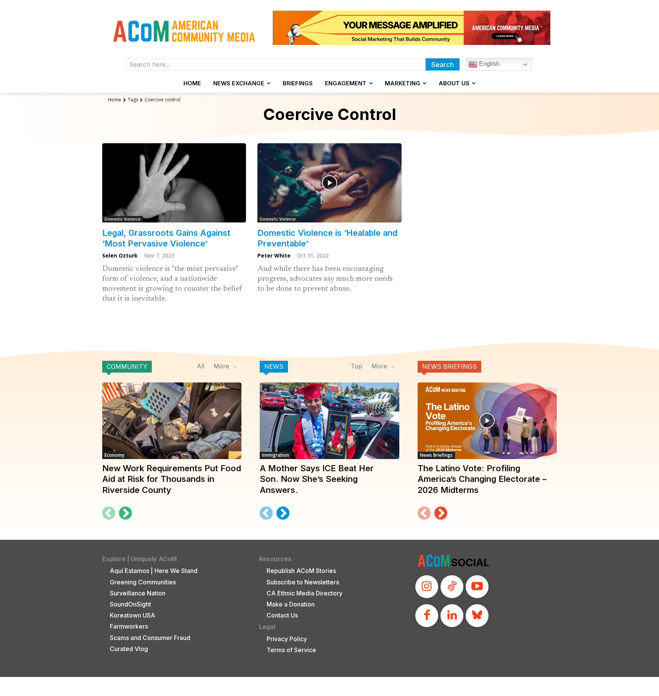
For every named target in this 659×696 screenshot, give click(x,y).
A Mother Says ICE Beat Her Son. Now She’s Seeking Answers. (317, 479)
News (273, 366)
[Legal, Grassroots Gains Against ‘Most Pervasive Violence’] (174, 182)
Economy (114, 455)
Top (356, 366)
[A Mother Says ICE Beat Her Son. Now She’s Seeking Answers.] (329, 420)
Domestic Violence (122, 219)
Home (114, 99)
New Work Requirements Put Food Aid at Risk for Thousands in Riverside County (171, 479)
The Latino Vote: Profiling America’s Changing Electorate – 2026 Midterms (482, 479)
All (200, 366)
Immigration (275, 455)
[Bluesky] (477, 615)
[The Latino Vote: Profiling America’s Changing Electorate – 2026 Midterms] (487, 420)
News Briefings (449, 366)
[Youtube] (477, 586)
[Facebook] (426, 615)
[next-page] (125, 513)
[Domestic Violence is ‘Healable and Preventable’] (329, 182)
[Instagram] (426, 586)
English (488, 64)
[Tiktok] (451, 586)
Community (127, 366)
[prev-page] (109, 513)
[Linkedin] (451, 615)
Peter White (274, 255)
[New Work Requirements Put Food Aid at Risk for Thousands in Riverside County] (171, 420)
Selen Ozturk (120, 255)
